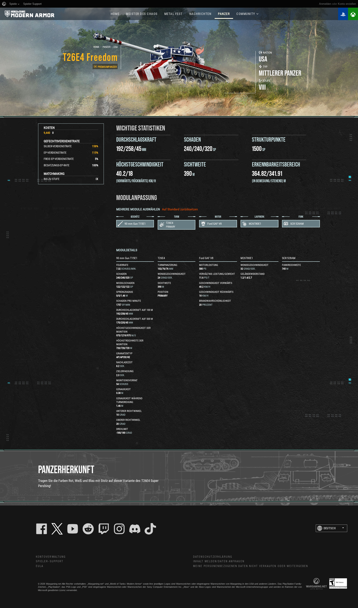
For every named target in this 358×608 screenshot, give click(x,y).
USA (116, 47)
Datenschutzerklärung (212, 556)
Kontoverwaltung (51, 556)
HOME (115, 14)
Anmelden (325, 3)
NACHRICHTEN (200, 14)
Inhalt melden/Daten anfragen (218, 561)
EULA (39, 566)
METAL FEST (173, 14)
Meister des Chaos (142, 14)
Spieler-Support (50, 561)
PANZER (224, 14)
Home (96, 47)
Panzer (106, 47)
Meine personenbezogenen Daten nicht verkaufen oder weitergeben (250, 566)
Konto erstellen (347, 3)
